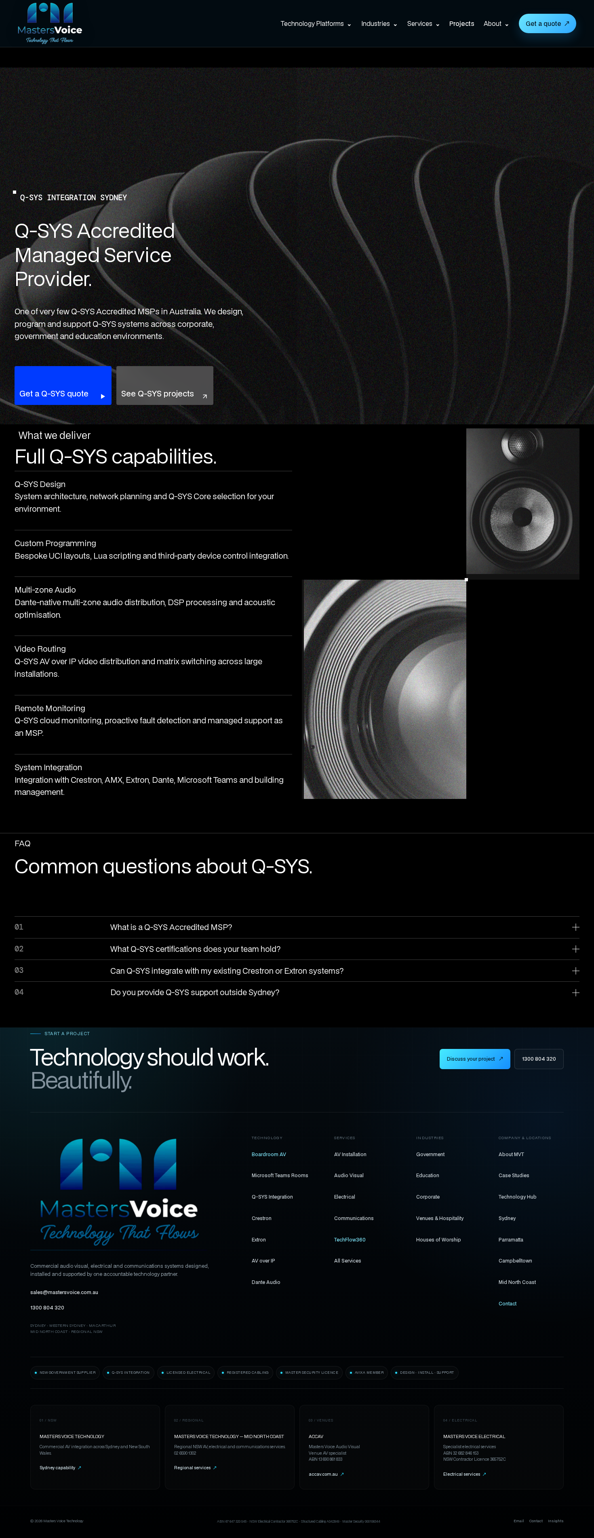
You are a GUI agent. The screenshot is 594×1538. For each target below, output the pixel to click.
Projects (461, 23)
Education (427, 1175)
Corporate (428, 1196)
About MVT (511, 1154)
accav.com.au (326, 1474)
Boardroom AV (269, 1154)
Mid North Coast (517, 1282)
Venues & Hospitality (439, 1218)
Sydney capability (60, 1467)
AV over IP (263, 1260)
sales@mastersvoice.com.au (64, 1292)
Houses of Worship (438, 1239)
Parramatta (511, 1239)
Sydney (507, 1218)
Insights (556, 1520)
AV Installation (350, 1154)
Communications (354, 1218)
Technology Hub (518, 1196)
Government (430, 1154)
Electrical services (464, 1474)
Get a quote (547, 23)
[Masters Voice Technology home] (62, 23)
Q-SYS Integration (272, 1196)
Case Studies (514, 1175)
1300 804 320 (539, 1058)
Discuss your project (475, 1058)
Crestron (262, 1218)
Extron (259, 1239)
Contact (507, 1303)
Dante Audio (266, 1282)
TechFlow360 (350, 1239)
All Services (347, 1260)
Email (519, 1520)
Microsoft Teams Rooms (280, 1175)
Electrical (344, 1196)
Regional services (195, 1467)
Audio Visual (349, 1175)
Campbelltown (515, 1260)
